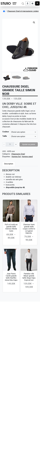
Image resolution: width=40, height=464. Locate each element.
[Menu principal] (37, 3)
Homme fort (16, 157)
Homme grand (27, 157)
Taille (4, 136)
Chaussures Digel (18, 154)
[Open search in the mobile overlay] (23, 3)
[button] (34, 22)
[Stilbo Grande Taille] (8, 3)
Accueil (4, 11)
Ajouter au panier (28, 144)
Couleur (5, 132)
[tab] (8, 163)
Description (8, 164)
